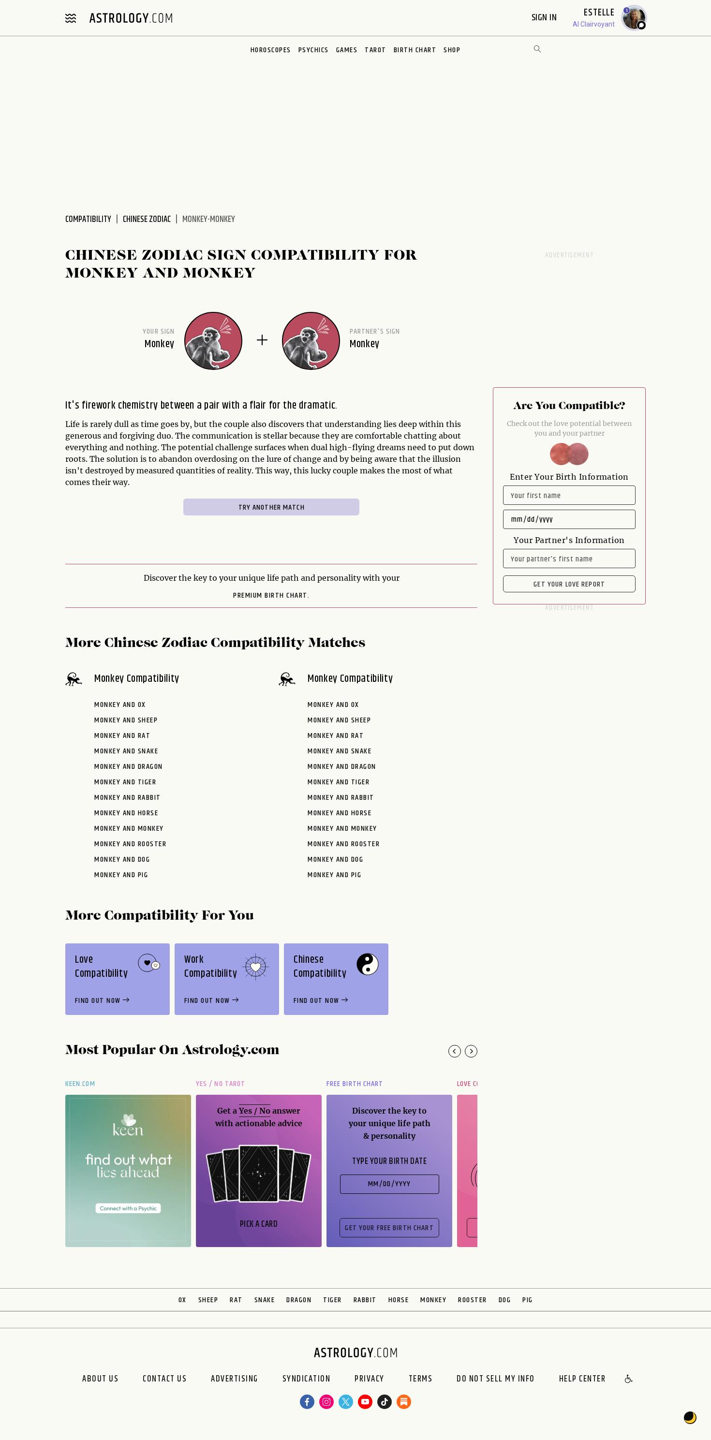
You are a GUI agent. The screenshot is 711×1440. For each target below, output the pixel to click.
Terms (421, 1379)
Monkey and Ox (120, 705)
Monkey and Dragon (128, 767)
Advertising (234, 1379)
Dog (505, 1300)
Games (347, 50)
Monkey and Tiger (125, 782)
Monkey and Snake (126, 751)
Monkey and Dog (122, 859)
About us (100, 1379)
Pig (527, 1300)
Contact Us (165, 1379)
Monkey (433, 1300)
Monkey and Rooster (130, 844)
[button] (629, 1379)
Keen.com (80, 1084)
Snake (264, 1300)
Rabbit (365, 1300)
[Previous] (454, 1051)
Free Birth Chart (354, 1084)
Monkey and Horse (126, 813)
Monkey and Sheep (126, 720)
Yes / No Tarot (220, 1084)
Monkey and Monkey (129, 829)
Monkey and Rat (122, 736)
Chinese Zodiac (147, 219)
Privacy (370, 1379)
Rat (236, 1300)
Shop (452, 50)
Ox (182, 1300)
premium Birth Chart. (271, 595)
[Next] (471, 1051)
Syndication (306, 1379)
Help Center (582, 1379)
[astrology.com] (130, 18)
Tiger (332, 1300)
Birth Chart (415, 50)
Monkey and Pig (121, 875)
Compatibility (88, 219)
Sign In (545, 18)
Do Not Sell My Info (496, 1379)
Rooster (472, 1300)
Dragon (298, 1300)
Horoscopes (271, 50)
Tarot (375, 50)
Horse (398, 1300)
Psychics (313, 50)
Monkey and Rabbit (127, 798)
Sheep (208, 1300)
